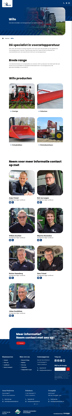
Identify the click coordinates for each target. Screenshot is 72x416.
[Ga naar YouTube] (64, 360)
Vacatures (24, 367)
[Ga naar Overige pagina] (22, 96)
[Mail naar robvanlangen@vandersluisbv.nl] (38, 202)
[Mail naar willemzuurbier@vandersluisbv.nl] (10, 240)
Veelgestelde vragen (26, 369)
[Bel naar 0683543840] (41, 240)
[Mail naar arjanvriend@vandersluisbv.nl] (10, 202)
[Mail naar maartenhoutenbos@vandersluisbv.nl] (38, 240)
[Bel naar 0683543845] (41, 278)
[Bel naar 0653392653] (13, 240)
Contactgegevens (43, 357)
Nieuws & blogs (25, 360)
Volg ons (58, 357)
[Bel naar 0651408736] (13, 316)
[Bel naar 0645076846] (41, 202)
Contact (6, 360)
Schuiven (43, 111)
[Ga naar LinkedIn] (56, 360)
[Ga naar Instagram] (61, 360)
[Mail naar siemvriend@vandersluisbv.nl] (38, 278)
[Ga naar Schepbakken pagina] (22, 129)
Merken (7, 38)
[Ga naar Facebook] (58, 360)
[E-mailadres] (66, 3)
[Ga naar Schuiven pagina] (50, 96)
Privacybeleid (26, 412)
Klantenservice (7, 357)
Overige (15, 111)
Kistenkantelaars (46, 145)
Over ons (6, 362)
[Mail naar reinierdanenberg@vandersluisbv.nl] (10, 278)
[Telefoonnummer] (64, 3)
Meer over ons (25, 357)
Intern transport (8, 367)
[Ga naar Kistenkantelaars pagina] (50, 129)
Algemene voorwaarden (29, 411)
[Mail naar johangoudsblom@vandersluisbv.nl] (10, 316)
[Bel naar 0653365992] (13, 278)
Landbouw (6, 365)
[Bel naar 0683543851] (13, 202)
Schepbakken (17, 145)
